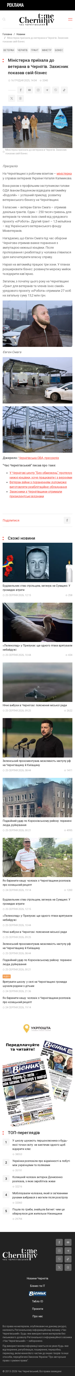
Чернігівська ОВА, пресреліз (38, 458)
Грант (35, 50)
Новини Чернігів (37, 1278)
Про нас (37, 1316)
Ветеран (8, 50)
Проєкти (37, 1308)
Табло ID (37, 1301)
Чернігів (23, 50)
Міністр (46, 50)
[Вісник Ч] (37, 1294)
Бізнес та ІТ (37, 1286)
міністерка (64, 173)
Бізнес (59, 50)
